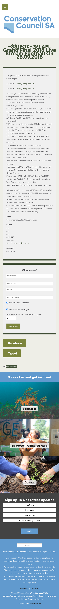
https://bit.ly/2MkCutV (26, 83)
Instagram (35, 588)
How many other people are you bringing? (24, 314)
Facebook (24, 588)
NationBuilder (35, 603)
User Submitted (11, 366)
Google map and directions (17, 243)
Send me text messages (19, 309)
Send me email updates (19, 302)
